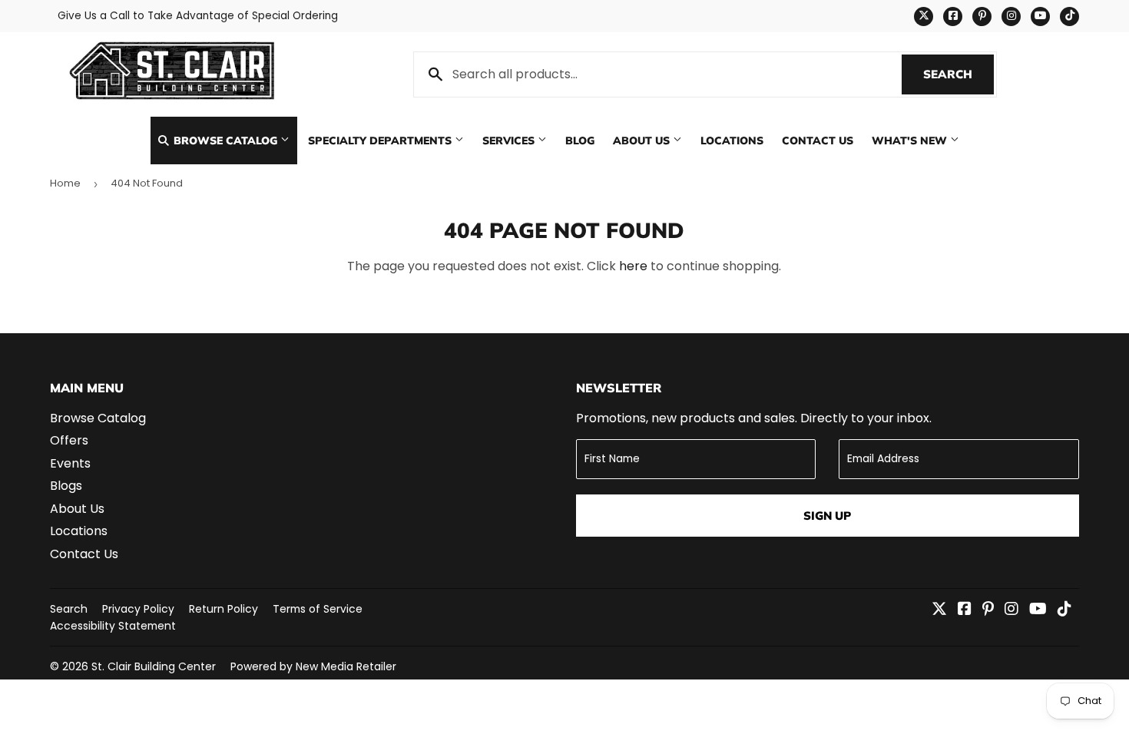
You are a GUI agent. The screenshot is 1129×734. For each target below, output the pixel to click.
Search (958, 74)
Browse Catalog (225, 140)
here (633, 266)
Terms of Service (318, 609)
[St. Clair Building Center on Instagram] (1011, 610)
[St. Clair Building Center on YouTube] (1038, 610)
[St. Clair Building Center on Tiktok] (1064, 610)
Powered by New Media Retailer (313, 666)
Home (65, 183)
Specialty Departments (381, 140)
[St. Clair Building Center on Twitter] (939, 610)
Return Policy (223, 609)
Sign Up (827, 515)
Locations (731, 140)
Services (510, 140)
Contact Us (817, 140)
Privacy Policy (138, 609)
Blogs (66, 485)
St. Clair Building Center (153, 666)
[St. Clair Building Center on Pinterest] (988, 610)
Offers (69, 440)
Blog (579, 140)
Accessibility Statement (113, 625)
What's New (911, 140)
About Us (643, 140)
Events (70, 463)
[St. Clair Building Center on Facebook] (965, 610)
